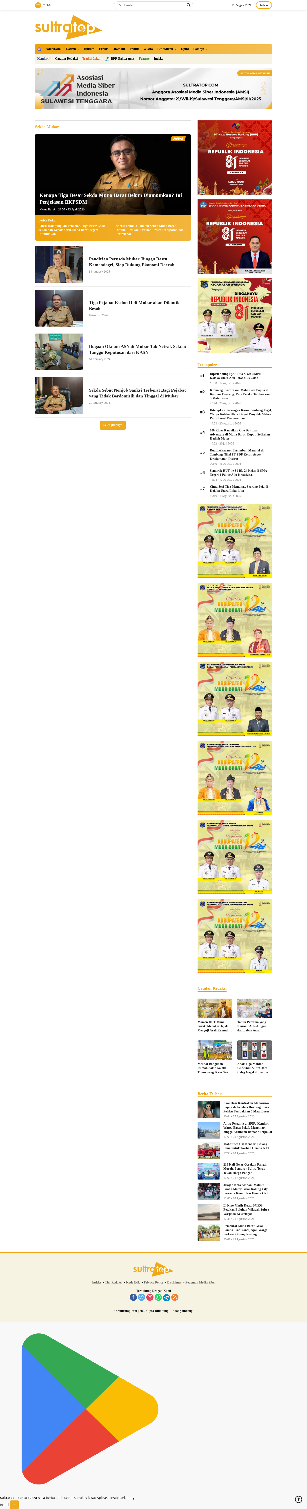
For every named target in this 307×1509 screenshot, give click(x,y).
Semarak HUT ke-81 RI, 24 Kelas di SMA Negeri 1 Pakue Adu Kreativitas (238, 472)
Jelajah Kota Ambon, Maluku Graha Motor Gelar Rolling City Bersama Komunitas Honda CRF (246, 1189)
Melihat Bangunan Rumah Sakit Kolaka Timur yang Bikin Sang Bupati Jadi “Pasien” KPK (214, 1068)
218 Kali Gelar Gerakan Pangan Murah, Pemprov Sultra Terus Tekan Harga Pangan (245, 1168)
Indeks (264, 5)
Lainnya (199, 49)
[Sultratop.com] (68, 27)
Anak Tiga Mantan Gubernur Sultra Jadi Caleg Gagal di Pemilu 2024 (252, 1068)
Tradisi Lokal (91, 58)
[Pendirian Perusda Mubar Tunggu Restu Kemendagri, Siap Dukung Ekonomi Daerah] (59, 264)
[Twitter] (141, 1298)
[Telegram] (166, 1297)
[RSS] (174, 1298)
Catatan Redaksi (66, 58)
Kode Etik (133, 1282)
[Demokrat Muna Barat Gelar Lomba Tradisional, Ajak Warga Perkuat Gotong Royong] (209, 1232)
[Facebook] (133, 1298)
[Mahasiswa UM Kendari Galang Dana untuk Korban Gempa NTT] (209, 1150)
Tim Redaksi (113, 1282)
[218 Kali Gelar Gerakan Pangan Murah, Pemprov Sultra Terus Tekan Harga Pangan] (209, 1171)
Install (4, 1504)
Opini (185, 49)
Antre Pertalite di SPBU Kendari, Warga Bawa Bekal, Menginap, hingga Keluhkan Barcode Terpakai (247, 1127)
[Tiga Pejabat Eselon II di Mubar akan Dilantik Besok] (59, 308)
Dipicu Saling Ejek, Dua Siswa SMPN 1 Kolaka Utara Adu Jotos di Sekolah (237, 376)
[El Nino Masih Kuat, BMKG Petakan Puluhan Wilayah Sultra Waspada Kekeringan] (209, 1212)
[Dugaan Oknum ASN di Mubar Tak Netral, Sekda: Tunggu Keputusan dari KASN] (59, 352)
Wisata (148, 49)
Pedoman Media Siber (200, 1282)
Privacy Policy (153, 1282)
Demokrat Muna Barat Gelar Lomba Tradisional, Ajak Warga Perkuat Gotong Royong (245, 1230)
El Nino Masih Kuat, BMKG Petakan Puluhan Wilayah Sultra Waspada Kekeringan (246, 1209)
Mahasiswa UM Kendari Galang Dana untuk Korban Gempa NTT (246, 1146)
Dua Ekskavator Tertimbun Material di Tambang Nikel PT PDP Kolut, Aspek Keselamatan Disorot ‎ (237, 454)
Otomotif (119, 49)
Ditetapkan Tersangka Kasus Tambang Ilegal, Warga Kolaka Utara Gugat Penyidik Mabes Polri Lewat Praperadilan (241, 414)
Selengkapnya (112, 425)
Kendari (43, 58)
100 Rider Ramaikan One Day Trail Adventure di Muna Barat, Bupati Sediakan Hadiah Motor (240, 434)
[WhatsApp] (158, 1298)
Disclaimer (174, 1282)
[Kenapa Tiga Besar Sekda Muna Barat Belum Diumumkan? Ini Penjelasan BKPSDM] (113, 174)
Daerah (71, 49)
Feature (144, 58)
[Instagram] (150, 1298)
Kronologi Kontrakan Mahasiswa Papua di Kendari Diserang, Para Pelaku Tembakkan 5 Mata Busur (240, 394)
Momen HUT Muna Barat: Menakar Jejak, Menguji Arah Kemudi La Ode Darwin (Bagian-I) (214, 1026)
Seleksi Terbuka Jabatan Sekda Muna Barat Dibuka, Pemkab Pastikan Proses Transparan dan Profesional (150, 230)
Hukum (89, 49)
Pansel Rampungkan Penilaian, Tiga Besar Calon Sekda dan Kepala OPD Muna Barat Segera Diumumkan (72, 230)
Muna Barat (47, 209)
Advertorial (54, 49)
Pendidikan (165, 49)
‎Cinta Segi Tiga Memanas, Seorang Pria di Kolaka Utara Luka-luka (239, 488)
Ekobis (103, 49)
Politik (134, 49)
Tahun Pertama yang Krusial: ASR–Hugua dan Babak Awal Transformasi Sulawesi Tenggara (252, 1026)
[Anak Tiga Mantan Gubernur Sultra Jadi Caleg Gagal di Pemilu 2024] (254, 1050)
